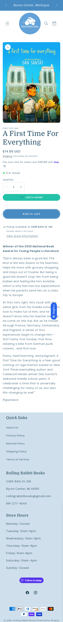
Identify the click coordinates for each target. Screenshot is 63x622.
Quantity (8, 179)
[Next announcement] (57, 5)
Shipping (7, 156)
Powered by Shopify (48, 620)
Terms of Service (17, 459)
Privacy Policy (15, 435)
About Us (12, 427)
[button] (7, 23)
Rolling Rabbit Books (24, 620)
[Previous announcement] (6, 5)
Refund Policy (15, 443)
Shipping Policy (16, 451)
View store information (22, 236)
